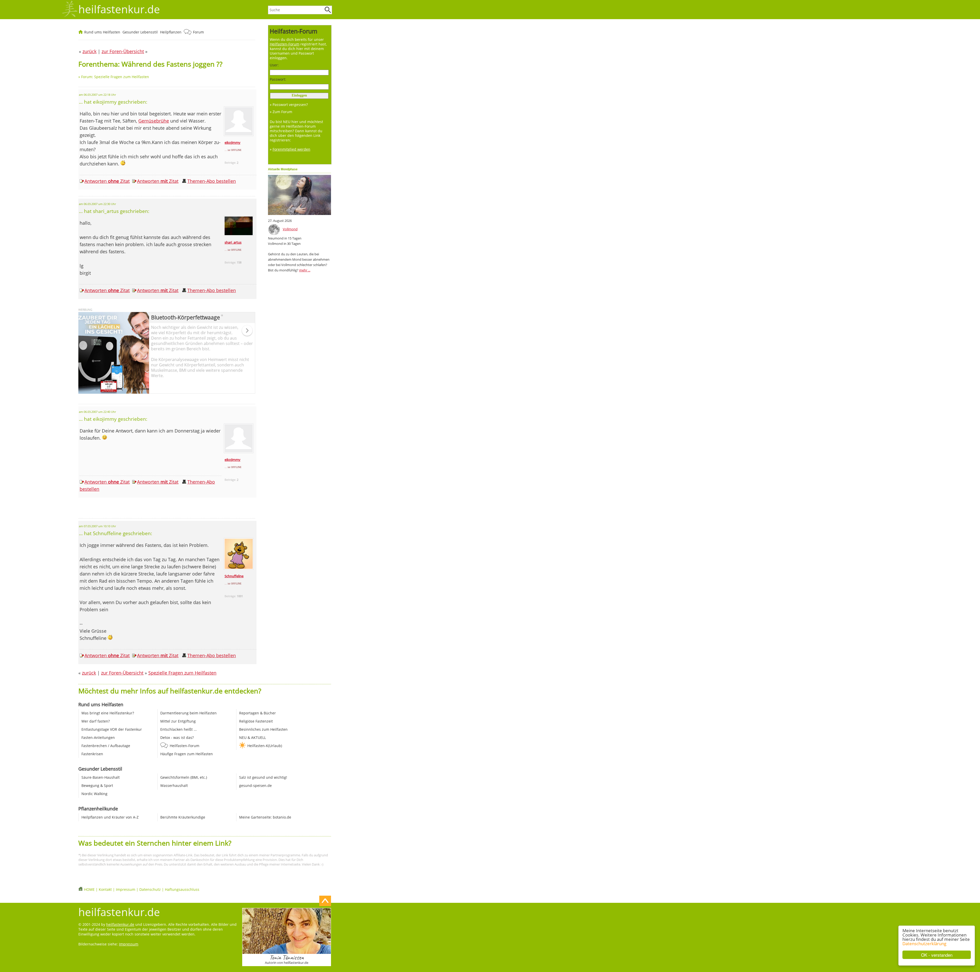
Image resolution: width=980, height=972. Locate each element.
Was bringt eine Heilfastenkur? (107, 713)
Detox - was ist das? (177, 737)
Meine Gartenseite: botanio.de (265, 817)
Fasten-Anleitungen (98, 737)
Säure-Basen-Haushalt (100, 777)
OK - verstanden (936, 955)
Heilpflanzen (170, 32)
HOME (89, 889)
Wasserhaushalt (174, 785)
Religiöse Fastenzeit (256, 721)
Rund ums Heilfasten (102, 32)
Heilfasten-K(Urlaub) (264, 745)
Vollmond (290, 229)
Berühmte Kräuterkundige (182, 817)
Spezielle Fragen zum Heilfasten (182, 673)
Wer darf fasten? (95, 721)
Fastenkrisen (92, 753)
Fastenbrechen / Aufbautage (105, 745)
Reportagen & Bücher (257, 713)
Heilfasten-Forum (184, 745)
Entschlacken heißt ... (178, 729)
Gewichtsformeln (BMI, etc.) (183, 777)
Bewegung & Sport (97, 785)
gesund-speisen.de (255, 785)
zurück (89, 673)
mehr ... (304, 270)
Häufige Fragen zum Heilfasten (186, 753)
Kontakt (105, 889)
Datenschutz (150, 889)
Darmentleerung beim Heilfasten (188, 713)
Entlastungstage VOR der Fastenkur (111, 729)
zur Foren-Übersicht (122, 673)
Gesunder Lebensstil (140, 32)
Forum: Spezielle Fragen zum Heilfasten (115, 76)
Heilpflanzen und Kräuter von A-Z (110, 817)
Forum (198, 32)
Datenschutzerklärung (924, 943)
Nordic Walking (94, 793)
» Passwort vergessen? (289, 104)
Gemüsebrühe (153, 121)
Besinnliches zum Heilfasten (263, 729)
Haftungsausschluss (182, 889)
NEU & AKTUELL (252, 737)
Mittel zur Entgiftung (178, 721)
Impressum (125, 889)
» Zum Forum (281, 111)
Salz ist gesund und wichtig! (263, 777)
